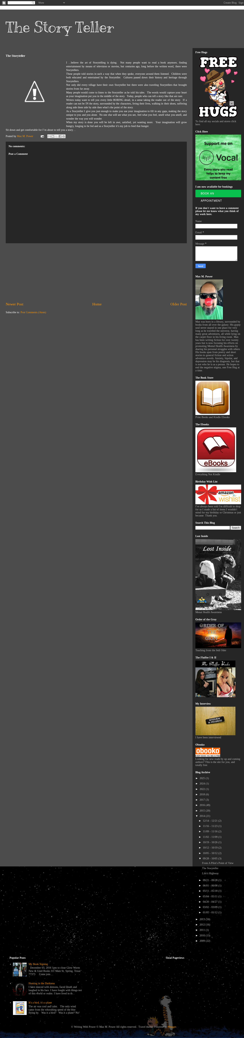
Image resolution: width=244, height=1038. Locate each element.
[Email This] (49, 136)
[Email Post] (42, 136)
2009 (203, 940)
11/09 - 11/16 (210, 831)
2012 (203, 924)
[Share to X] (56, 136)
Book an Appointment (211, 194)
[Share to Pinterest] (64, 136)
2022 (203, 789)
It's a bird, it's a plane (40, 1002)
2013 (203, 919)
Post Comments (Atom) (33, 312)
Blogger (172, 1026)
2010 (203, 935)
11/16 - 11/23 (210, 826)
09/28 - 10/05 (210, 858)
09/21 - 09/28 (210, 880)
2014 (203, 816)
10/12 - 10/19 (210, 847)
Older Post (178, 304)
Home (97, 304)
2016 (203, 805)
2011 (203, 930)
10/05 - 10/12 (210, 853)
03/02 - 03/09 (210, 907)
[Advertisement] (96, 272)
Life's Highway (210, 873)
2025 (203, 778)
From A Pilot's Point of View (218, 863)
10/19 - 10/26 (210, 842)
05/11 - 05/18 (210, 890)
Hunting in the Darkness (42, 983)
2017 (203, 799)
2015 (203, 810)
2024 (203, 783)
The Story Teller (60, 27)
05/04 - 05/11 (210, 896)
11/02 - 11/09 (210, 837)
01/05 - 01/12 (210, 912)
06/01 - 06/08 (210, 885)
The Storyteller (210, 868)
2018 (203, 794)
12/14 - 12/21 (210, 820)
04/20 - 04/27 (210, 901)
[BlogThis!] (53, 136)
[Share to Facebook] (60, 136)
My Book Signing (38, 964)
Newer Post (14, 304)
